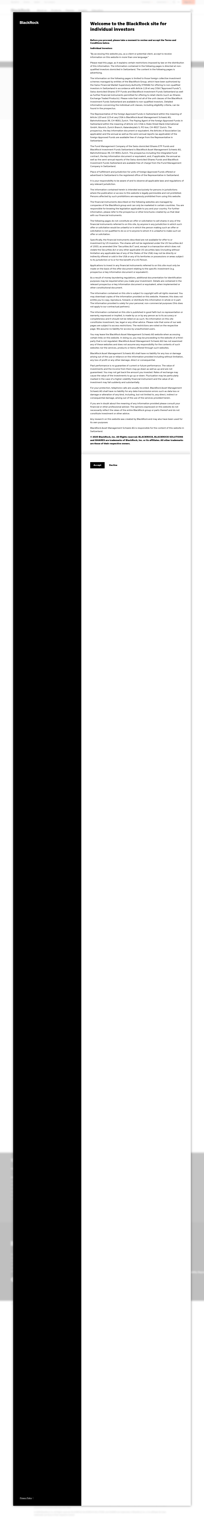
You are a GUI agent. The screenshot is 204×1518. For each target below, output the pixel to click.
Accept (97, 465)
